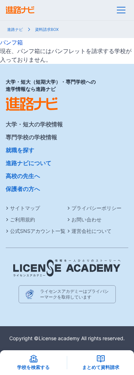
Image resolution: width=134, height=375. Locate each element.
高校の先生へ (23, 175)
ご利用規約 (22, 219)
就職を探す (20, 150)
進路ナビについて (28, 163)
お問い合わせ (86, 219)
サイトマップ (25, 208)
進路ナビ (15, 30)
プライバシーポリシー (96, 208)
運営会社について (91, 231)
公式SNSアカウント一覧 (37, 231)
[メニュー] (121, 10)
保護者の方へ (23, 188)
